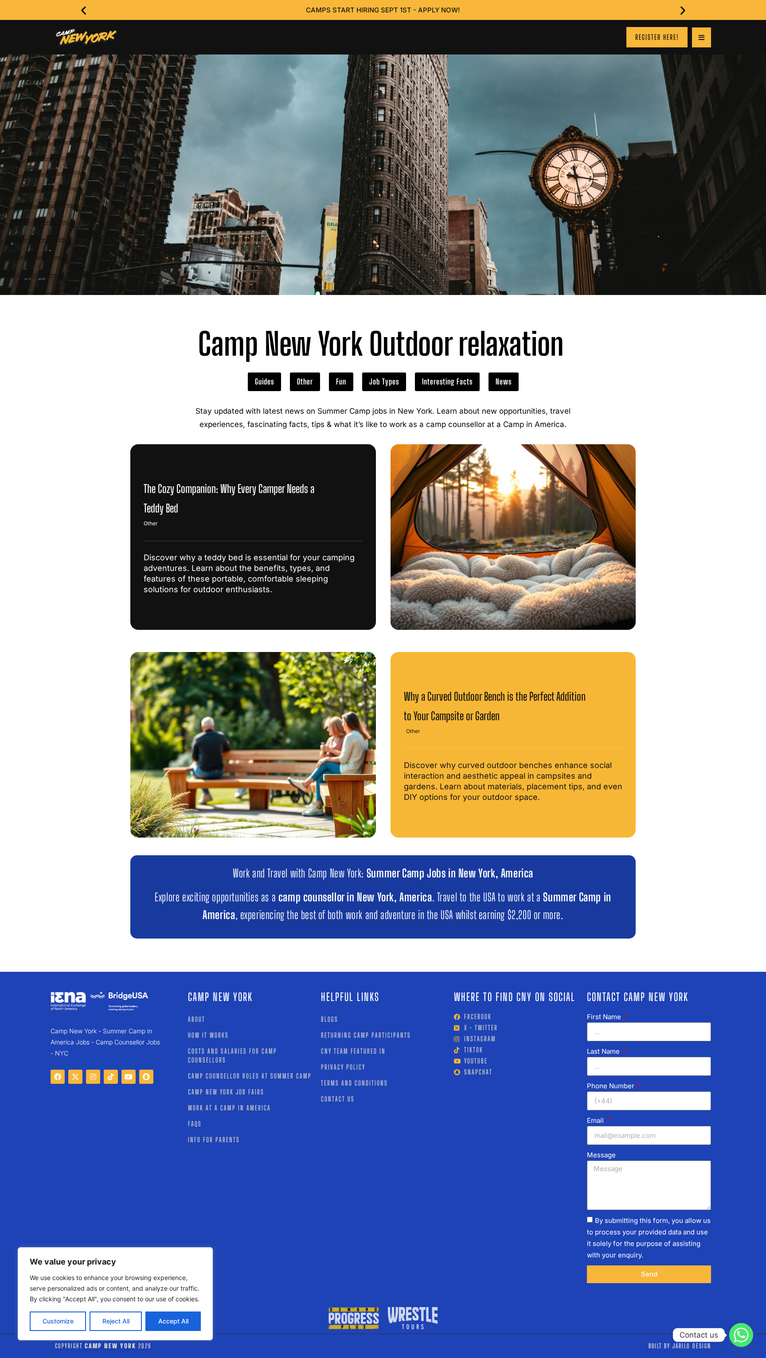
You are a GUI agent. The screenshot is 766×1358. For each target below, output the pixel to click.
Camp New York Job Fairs (226, 1092)
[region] (115, 1293)
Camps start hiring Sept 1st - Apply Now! (383, 10)
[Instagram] (93, 1077)
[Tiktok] (111, 1077)
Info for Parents (214, 1140)
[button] (83, 10)
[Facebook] (58, 1077)
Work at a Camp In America (229, 1108)
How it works (208, 1035)
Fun (341, 381)
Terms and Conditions (354, 1083)
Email (596, 1120)
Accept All (173, 1321)
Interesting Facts (447, 381)
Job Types (384, 381)
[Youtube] (128, 1077)
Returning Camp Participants (366, 1035)
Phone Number (611, 1086)
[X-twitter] (75, 1077)
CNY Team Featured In (353, 1051)
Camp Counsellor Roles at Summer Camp (250, 1076)
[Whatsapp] (741, 1335)
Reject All (115, 1321)
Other (305, 381)
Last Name (604, 1051)
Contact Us (338, 1099)
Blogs (329, 1019)
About (196, 1019)
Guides (264, 381)
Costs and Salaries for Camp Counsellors (232, 1055)
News (504, 381)
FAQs (195, 1124)
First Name (605, 1017)
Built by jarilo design (680, 1346)
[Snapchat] (146, 1077)
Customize (58, 1321)
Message (601, 1155)
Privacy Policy (343, 1067)
